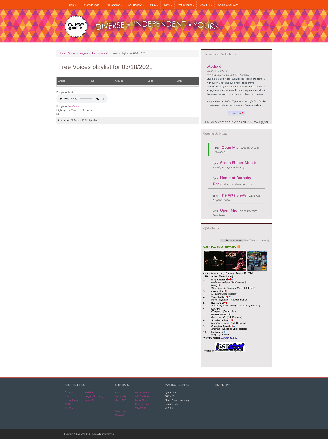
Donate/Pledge (90, 4)
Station (72, 53)
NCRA (68, 403)
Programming (113, 4)
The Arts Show (233, 195)
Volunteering (186, 4)
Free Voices (98, 53)
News (168, 4)
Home (72, 4)
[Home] (145, 40)
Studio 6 (214, 66)
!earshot (88, 392)
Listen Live (236, 113)
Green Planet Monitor (239, 162)
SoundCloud (72, 400)
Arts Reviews (136, 4)
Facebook (70, 392)
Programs (84, 53)
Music (154, 4)
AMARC (69, 407)
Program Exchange (94, 396)
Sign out (119, 415)
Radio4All (89, 400)
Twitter (69, 396)
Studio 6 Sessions (228, 4)
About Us (206, 4)
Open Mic (230, 147)
